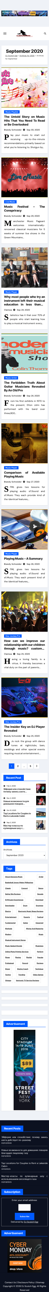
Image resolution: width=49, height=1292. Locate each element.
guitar (25, 923)
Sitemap (40, 1282)
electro (8, 911)
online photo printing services (16, 952)
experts (27, 917)
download (39, 900)
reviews (40, 963)
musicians (39, 946)
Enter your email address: (24, 1211)
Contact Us (10, 1282)
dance (40, 888)
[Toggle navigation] (5, 33)
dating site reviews (13, 894)
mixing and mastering (34, 929)
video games (38, 975)
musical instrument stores (15, 940)
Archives (7, 849)
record (25, 963)
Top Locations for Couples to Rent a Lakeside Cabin (17, 814)
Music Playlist (11, 112)
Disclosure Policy (25, 1282)
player (7, 957)
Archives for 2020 (26, 56)
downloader (10, 906)
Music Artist (11, 378)
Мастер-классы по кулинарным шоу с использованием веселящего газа (13, 829)
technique (39, 969)
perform (40, 952)
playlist (29, 957)
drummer (39, 906)
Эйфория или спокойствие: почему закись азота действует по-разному (17, 791)
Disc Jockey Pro (12, 636)
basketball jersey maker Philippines (19, 882)
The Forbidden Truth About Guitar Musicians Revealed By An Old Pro (24, 386)
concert (24, 888)
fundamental (10, 923)
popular (40, 957)
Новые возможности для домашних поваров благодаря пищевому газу (16, 804)
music (41, 934)
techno (8, 975)
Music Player (11, 292)
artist (41, 877)
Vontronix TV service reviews (27, 980)
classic (8, 888)
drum (25, 906)
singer (7, 969)
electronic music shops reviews (30, 911)
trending (21, 975)
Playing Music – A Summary (23, 558)
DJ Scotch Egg (11, 56)
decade (40, 894)
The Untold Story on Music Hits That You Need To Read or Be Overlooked (24, 120)
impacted (39, 923)
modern (8, 934)
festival (40, 917)
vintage (8, 980)
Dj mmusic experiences (14, 900)
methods (8, 929)
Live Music (10, 202)
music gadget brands (13, 946)
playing (18, 957)
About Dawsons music (13, 877)
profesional (9, 963)
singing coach (22, 969)
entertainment (10, 917)
